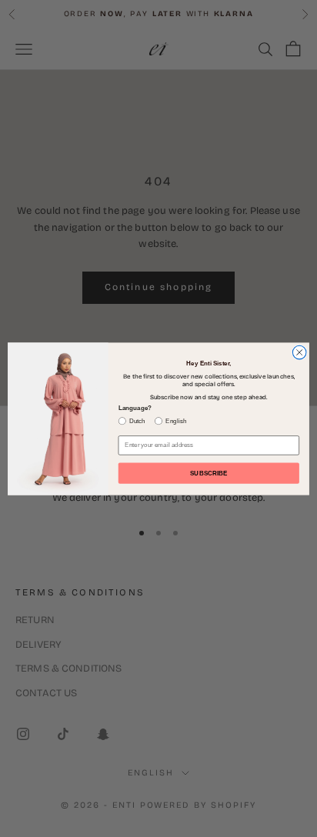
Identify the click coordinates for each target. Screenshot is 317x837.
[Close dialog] (299, 352)
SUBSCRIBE (209, 472)
